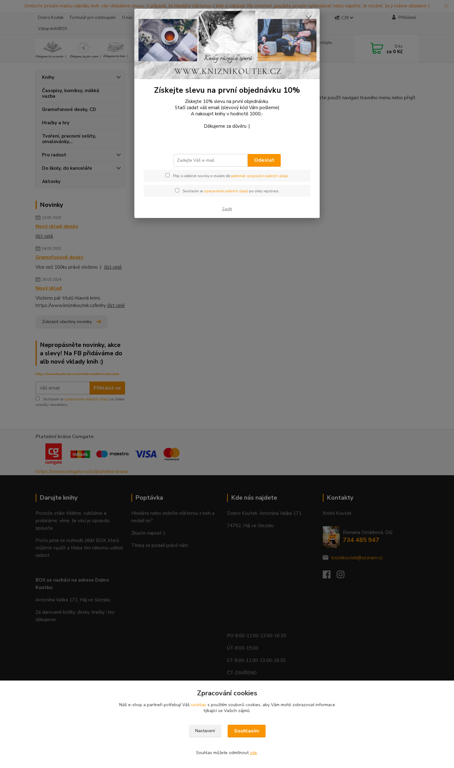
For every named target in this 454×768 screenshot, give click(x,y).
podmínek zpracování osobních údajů (259, 176)
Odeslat (264, 160)
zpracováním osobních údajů (226, 191)
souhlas (198, 705)
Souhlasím (246, 730)
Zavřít (227, 209)
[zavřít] (308, 18)
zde (253, 753)
